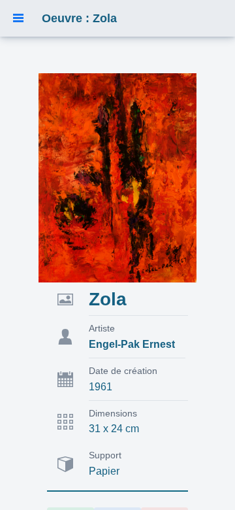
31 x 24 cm (114, 428)
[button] (18, 18)
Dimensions (113, 413)
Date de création (123, 371)
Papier (104, 471)
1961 (100, 386)
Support (105, 455)
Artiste (102, 328)
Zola (108, 299)
